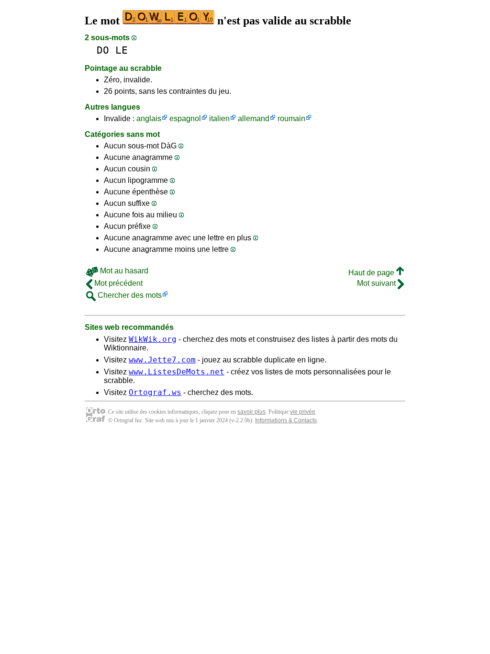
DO (103, 50)
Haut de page (372, 273)
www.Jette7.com (162, 359)
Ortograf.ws (155, 392)
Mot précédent (117, 283)
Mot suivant (377, 283)
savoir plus (251, 411)
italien (219, 118)
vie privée (302, 411)
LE (121, 50)
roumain (291, 118)
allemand (253, 118)
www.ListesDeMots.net (176, 371)
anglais (148, 118)
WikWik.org (153, 339)
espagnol (185, 118)
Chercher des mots (129, 295)
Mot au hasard (123, 271)
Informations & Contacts (286, 420)
